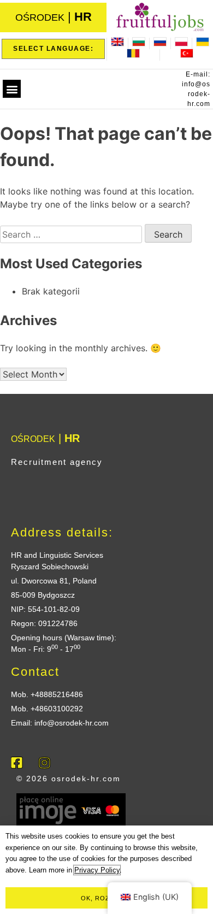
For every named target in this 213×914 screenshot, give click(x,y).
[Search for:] (72, 234)
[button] (12, 89)
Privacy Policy (97, 870)
